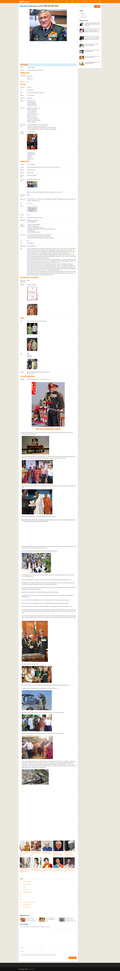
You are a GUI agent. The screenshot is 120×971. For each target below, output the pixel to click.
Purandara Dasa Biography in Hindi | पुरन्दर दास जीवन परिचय (92, 57)
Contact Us (83, 15)
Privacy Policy (84, 17)
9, (20, 898)
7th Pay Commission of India (29, 902)
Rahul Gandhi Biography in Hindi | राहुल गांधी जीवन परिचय (36, 869)
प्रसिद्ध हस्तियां (84, 1)
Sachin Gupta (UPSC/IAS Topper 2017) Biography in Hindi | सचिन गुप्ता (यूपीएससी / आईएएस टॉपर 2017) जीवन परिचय (89, 38)
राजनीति (72, 1)
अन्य (61, 1)
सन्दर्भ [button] (21, 879)
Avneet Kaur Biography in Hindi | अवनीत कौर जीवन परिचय (92, 45)
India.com (25, 889)
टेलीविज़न (66, 1)
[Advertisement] (48, 52)
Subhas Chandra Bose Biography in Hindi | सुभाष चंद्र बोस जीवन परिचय (24, 870)
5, (20, 892)
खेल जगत (78, 1)
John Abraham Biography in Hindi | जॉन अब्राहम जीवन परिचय (69, 870)
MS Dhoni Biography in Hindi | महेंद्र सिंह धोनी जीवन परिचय (58, 870)
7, (20, 895)
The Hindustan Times (27, 892)
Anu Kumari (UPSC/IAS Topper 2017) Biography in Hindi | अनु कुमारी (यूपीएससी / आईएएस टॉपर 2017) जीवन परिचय (89, 31)
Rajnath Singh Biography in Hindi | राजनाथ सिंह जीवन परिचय (36, 853)
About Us (83, 13)
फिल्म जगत (56, 1)
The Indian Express (27, 884)
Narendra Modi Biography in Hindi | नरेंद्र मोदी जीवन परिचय (24, 853)
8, (20, 896)
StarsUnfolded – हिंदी (22, 969)
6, (20, 893)
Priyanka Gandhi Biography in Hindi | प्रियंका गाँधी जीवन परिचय (47, 870)
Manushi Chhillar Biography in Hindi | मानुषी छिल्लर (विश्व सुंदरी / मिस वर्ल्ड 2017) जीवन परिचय (92, 24)
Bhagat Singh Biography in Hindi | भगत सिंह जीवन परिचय (92, 51)
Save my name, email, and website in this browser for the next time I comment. (39, 954)
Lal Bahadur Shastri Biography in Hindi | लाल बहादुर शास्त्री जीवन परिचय (68, 853)
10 (20, 899)
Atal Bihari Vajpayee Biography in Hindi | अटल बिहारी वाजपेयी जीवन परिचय (57, 853)
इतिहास (91, 1)
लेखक (96, 1)
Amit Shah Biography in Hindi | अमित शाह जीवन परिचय (47, 852)
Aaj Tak (24, 887)
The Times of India (27, 881)
